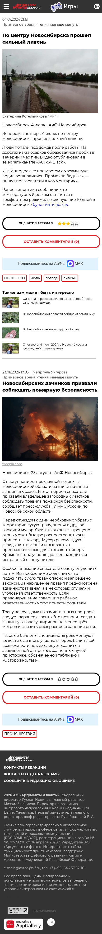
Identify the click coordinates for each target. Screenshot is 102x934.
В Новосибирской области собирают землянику (59, 314)
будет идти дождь (50, 204)
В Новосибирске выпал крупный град (51, 329)
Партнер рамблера (44, 910)
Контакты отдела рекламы (32, 774)
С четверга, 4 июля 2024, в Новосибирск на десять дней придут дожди (55, 346)
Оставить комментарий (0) (51, 242)
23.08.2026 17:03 (15, 372)
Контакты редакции (25, 767)
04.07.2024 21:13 (15, 19)
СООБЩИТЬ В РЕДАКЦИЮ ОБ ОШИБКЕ (39, 781)
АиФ (54, 116)
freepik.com (12, 464)
